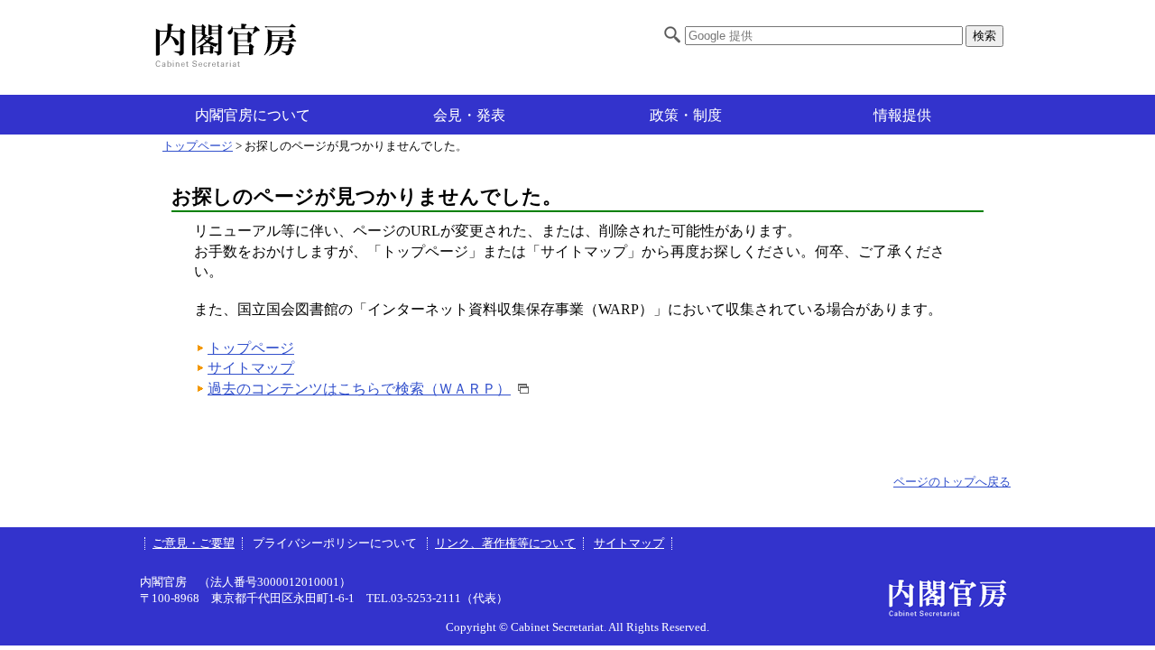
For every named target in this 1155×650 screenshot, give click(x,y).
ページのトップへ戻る (952, 482)
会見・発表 (469, 115)
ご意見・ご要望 (193, 543)
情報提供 (902, 115)
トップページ (197, 146)
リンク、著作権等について (505, 543)
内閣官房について (252, 115)
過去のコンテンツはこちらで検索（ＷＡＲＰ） (359, 388)
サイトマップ (251, 368)
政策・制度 (686, 115)
